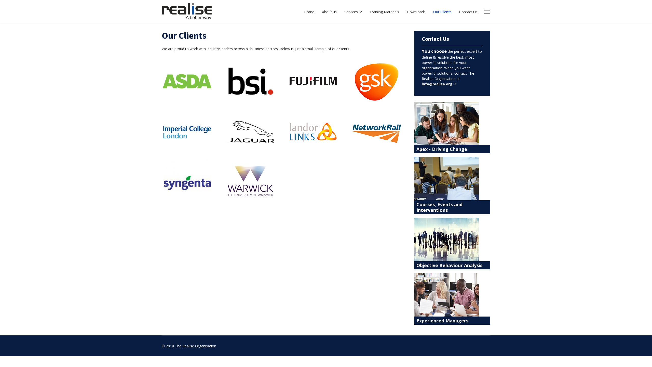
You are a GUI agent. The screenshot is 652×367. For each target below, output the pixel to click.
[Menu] (487, 12)
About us (329, 11)
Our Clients (442, 11)
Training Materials (384, 11)
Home (309, 11)
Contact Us (468, 11)
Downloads (416, 11)
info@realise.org (437, 84)
